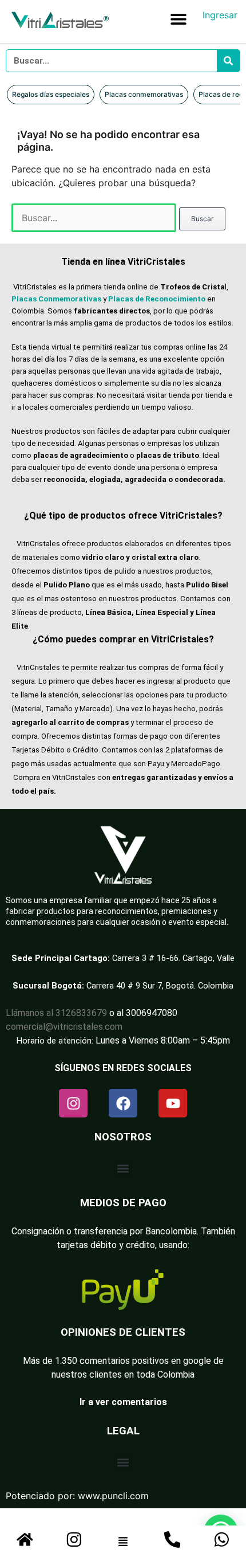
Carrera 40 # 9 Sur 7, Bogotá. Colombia (159, 986)
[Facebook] (123, 1103)
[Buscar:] (95, 217)
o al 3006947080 (143, 1012)
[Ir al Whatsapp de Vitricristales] (221, 1539)
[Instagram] (73, 1103)
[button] (178, 19)
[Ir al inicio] (25, 1539)
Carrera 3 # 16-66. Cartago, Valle (173, 958)
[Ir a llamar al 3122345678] (172, 1539)
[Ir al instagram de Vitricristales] (74, 1539)
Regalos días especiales (50, 94)
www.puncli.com (113, 1495)
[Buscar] (228, 61)
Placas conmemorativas (144, 94)
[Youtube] (172, 1103)
